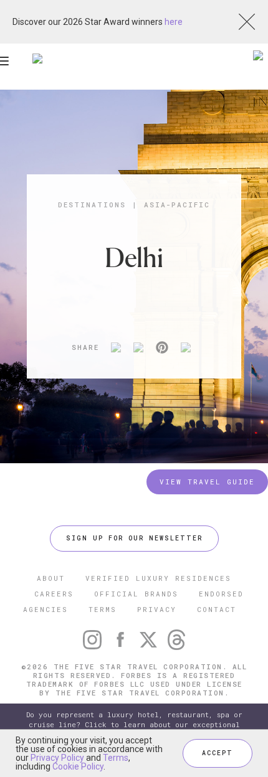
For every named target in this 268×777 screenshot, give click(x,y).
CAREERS (54, 593)
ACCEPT (217, 753)
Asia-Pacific (177, 204)
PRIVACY (156, 609)
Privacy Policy (57, 758)
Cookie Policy (77, 766)
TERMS (103, 609)
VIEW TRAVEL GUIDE (207, 481)
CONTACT (216, 609)
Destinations (92, 204)
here (174, 22)
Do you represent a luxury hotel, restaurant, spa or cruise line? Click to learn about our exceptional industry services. (134, 724)
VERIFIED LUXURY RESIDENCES (158, 578)
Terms (115, 758)
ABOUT (51, 578)
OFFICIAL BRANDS (136, 593)
